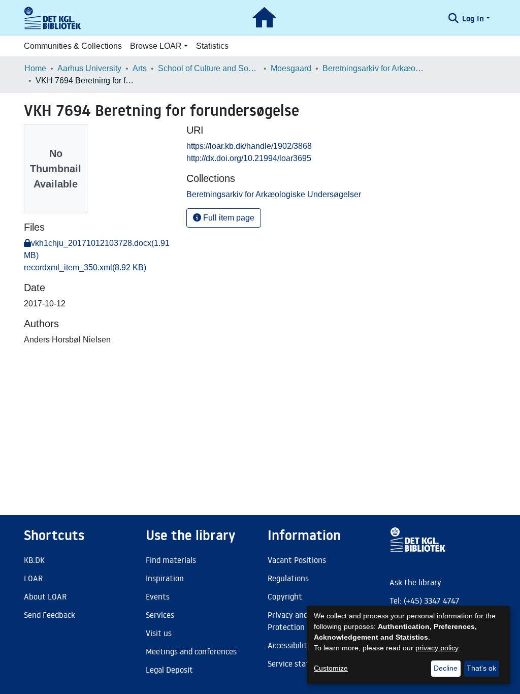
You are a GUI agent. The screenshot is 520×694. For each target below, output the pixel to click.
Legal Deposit (169, 670)
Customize (331, 668)
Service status (292, 663)
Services (160, 615)
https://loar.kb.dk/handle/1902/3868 (249, 146)
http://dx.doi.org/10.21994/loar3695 (248, 158)
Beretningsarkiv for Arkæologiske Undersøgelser (373, 68)
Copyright (285, 596)
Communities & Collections (73, 46)
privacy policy (436, 648)
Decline (446, 668)
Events (158, 596)
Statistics (212, 46)
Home (35, 68)
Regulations (288, 578)
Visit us (159, 633)
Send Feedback (49, 615)
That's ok (481, 668)
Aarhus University (89, 68)
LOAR (33, 578)
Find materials (171, 560)
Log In (473, 18)
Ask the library (415, 582)
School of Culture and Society (208, 68)
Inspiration (165, 578)
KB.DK (34, 560)
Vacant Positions (297, 560)
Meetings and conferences (191, 651)
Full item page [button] (227, 217)
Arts (140, 68)
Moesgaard (291, 68)
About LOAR (45, 596)
